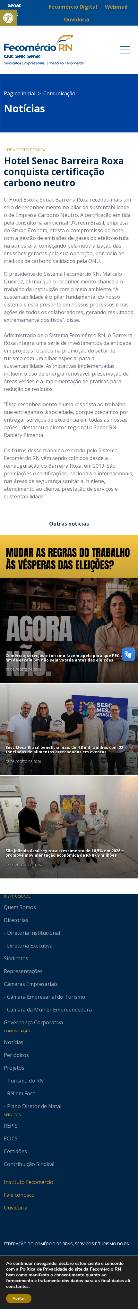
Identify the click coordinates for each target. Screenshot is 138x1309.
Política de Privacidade (44, 1269)
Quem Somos (20, 907)
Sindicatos (16, 958)
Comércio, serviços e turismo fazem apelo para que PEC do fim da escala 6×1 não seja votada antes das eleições (65, 658)
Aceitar (19, 1298)
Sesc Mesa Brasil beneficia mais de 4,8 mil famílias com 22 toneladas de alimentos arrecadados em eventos (64, 750)
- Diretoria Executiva (28, 945)
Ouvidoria (15, 1207)
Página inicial (19, 93)
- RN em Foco (20, 1093)
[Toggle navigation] (125, 50)
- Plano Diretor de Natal (32, 1106)
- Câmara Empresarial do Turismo (44, 996)
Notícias (24, 108)
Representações (23, 971)
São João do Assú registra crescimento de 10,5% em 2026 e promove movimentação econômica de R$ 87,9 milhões (64, 853)
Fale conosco (19, 1194)
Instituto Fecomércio (28, 1182)
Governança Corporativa (33, 1022)
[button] (8, 18)
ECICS (11, 1138)
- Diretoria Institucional (32, 932)
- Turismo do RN (24, 1080)
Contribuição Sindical (29, 1164)
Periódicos (16, 1055)
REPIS (11, 1125)
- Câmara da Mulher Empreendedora (48, 1009)
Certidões (15, 1151)
